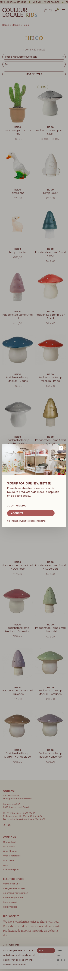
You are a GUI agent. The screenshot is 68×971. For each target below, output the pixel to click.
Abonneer (17, 513)
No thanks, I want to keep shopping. (26, 520)
